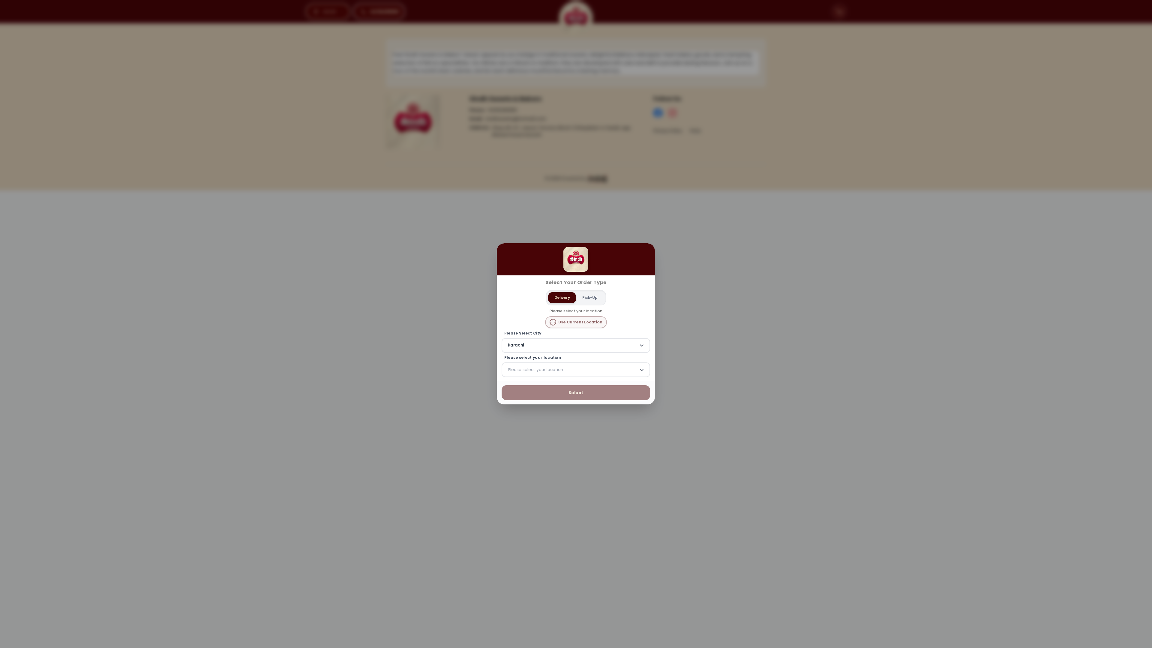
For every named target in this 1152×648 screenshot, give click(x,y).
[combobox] (508, 345)
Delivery (562, 297)
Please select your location (532, 357)
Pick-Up (590, 297)
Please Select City (523, 333)
